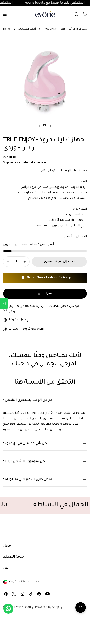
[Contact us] (8, 609)
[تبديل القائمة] (5, 14)
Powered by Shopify (48, 607)
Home (7, 29)
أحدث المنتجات (27, 29)
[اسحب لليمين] (50, 126)
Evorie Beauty (23, 607)
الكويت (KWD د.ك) (22, 582)
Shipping (8, 163)
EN (81, 607)
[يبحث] (76, 14)
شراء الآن (45, 293)
